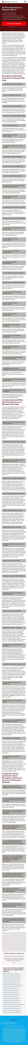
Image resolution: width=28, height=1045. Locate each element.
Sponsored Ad (13, 26)
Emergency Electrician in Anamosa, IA (12, 1008)
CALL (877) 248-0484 (14, 23)
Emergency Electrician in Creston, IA (11, 998)
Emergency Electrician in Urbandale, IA (12, 1006)
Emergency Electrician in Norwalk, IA (11, 979)
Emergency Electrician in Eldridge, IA (11, 1002)
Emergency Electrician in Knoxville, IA (12, 982)
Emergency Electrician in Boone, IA (11, 992)
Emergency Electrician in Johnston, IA (11, 1000)
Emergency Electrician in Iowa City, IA (11, 994)
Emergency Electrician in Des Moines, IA (12, 977)
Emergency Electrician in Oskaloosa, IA (12, 1012)
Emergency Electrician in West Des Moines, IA (13, 1004)
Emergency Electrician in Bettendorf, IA (12, 1010)
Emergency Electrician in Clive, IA (11, 988)
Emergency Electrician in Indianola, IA (12, 973)
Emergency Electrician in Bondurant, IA (12, 984)
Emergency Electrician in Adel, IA (10, 996)
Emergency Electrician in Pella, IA (11, 990)
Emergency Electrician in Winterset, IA (12, 975)
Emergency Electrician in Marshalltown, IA (12, 986)
